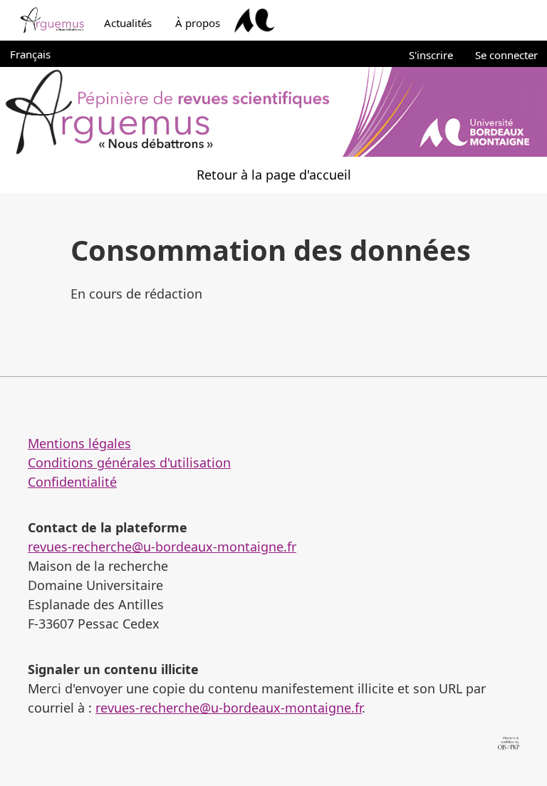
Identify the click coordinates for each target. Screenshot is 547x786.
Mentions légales (79, 443)
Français (37, 53)
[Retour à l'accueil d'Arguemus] (51, 21)
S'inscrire (431, 55)
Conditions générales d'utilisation (129, 462)
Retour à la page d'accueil (274, 174)
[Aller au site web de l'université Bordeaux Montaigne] (254, 20)
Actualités (128, 23)
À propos (197, 23)
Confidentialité (72, 481)
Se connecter (506, 55)
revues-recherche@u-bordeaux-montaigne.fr (162, 546)
